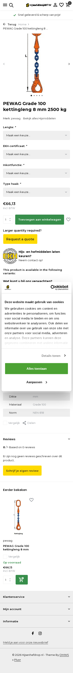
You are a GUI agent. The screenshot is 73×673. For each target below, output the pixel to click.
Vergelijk (14, 422)
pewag (15, 118)
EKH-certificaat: (15, 146)
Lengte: (9, 127)
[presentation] (4, 64)
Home (22, 24)
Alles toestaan (37, 368)
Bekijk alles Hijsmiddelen (39, 118)
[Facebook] (32, 634)
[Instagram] (40, 634)
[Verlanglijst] (61, 5)
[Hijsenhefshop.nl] (36, 5)
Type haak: (12, 183)
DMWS (64, 654)
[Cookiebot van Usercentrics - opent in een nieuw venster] (51, 287)
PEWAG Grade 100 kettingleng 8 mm (16, 547)
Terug (11, 24)
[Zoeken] (10, 5)
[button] (31, 95)
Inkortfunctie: (13, 165)
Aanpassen (34, 382)
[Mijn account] (55, 5)
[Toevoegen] (22, 580)
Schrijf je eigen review (22, 470)
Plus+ (17, 659)
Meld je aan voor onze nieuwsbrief (25, 642)
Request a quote (20, 239)
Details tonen (51, 355)
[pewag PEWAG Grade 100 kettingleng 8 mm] (18, 517)
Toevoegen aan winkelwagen (39, 219)
